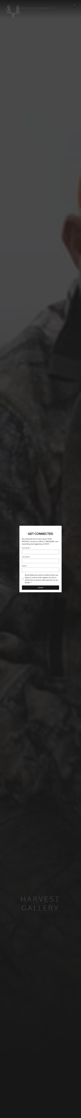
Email (24, 566)
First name (26, 548)
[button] (58, 528)
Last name (26, 557)
